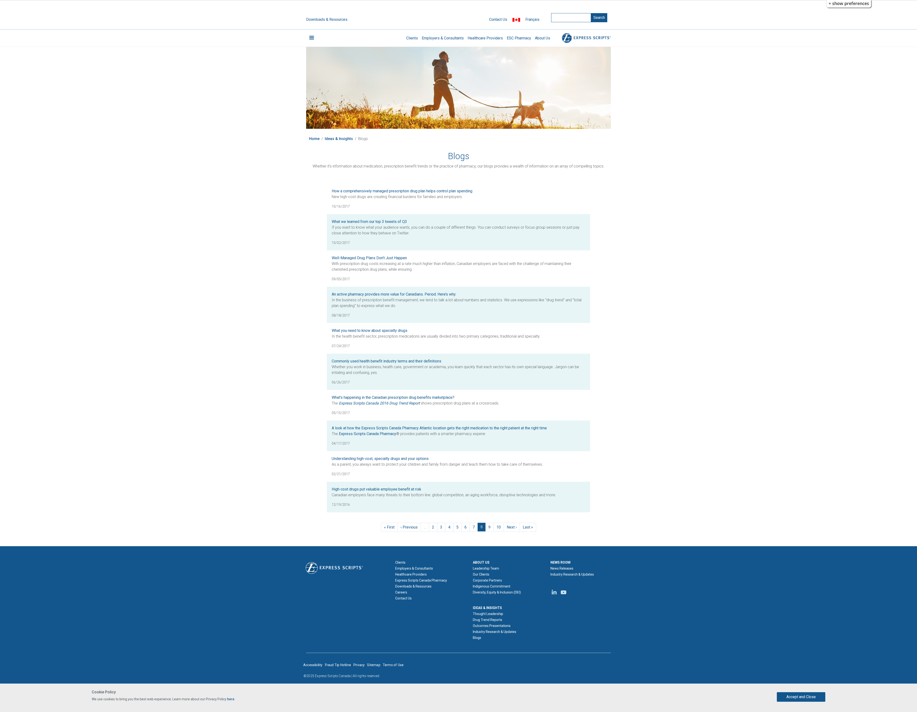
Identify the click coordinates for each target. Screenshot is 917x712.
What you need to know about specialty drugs (369, 330)
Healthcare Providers (485, 38)
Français (532, 19)
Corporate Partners (487, 580)
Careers (401, 592)
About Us (542, 38)
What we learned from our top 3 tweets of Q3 (369, 221)
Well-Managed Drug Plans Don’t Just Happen (369, 258)
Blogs (477, 638)
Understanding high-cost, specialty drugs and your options (380, 458)
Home (314, 138)
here (230, 699)
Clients (412, 38)
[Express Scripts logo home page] (585, 38)
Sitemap (373, 665)
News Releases (561, 568)
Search (599, 17)
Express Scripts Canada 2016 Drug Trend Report (379, 403)
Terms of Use (393, 665)
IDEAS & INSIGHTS (487, 608)
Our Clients (481, 574)
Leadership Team (486, 568)
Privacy (359, 665)
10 (498, 527)
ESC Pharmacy (519, 38)
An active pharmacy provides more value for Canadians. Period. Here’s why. (394, 294)
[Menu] (311, 38)
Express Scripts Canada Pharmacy (367, 434)
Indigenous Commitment (491, 586)
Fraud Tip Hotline (338, 665)
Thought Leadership (488, 614)
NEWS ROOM (560, 562)
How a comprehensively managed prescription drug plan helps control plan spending (402, 191)
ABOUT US (481, 562)
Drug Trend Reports (487, 620)
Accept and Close (801, 697)
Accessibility (313, 665)
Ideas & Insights (339, 138)
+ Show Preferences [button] (849, 3)
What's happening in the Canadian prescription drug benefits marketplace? (393, 397)
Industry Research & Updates (494, 632)
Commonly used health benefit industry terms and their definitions (386, 361)
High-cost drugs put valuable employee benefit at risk (376, 489)
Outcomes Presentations (492, 626)
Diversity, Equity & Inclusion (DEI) (497, 592)
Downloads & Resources (326, 19)
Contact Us (498, 19)
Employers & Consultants (443, 38)
